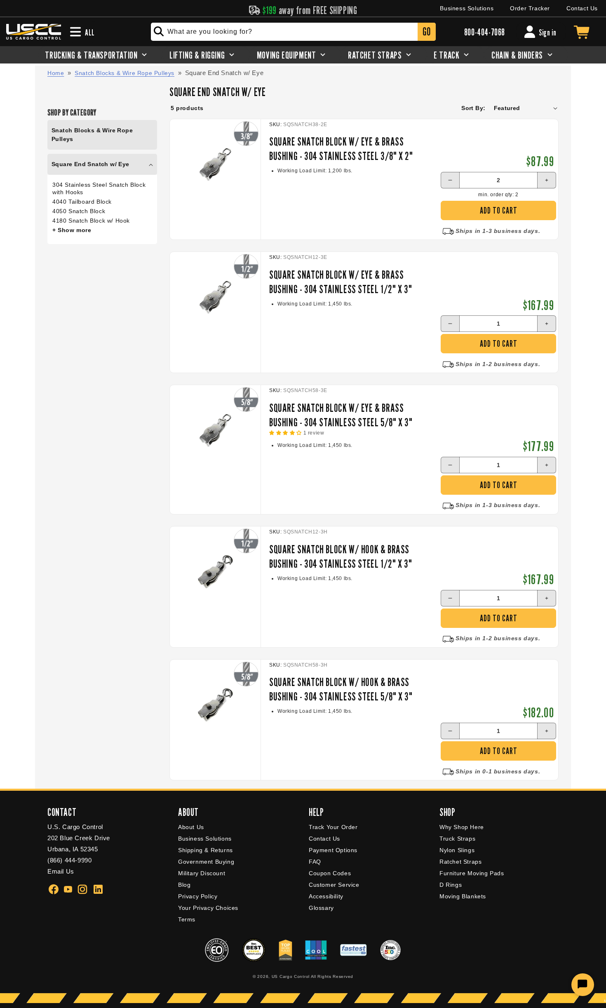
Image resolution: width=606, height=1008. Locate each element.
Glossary (321, 908)
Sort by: (473, 108)
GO (426, 31)
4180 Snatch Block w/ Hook (91, 220)
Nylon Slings (456, 850)
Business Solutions (466, 8)
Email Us (60, 871)
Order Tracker (530, 8)
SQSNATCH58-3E (305, 390)
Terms (186, 919)
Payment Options (333, 850)
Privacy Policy (197, 896)
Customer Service (334, 884)
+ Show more (72, 230)
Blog (184, 884)
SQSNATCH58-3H (305, 665)
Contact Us (582, 8)
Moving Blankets (462, 896)
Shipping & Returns (205, 850)
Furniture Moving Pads (471, 873)
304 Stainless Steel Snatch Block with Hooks (99, 188)
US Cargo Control (291, 976)
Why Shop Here (461, 827)
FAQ (315, 861)
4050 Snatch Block (78, 211)
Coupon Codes (330, 873)
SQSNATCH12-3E (305, 257)
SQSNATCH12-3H (305, 532)
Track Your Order (333, 827)
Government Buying (206, 861)
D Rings (450, 884)
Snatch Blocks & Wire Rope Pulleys (124, 73)
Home (55, 73)
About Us (191, 827)
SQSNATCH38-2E (305, 124)
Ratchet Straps (460, 861)
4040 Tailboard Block (82, 201)
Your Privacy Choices (208, 908)
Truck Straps (457, 838)
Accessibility (326, 896)
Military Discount (201, 873)
